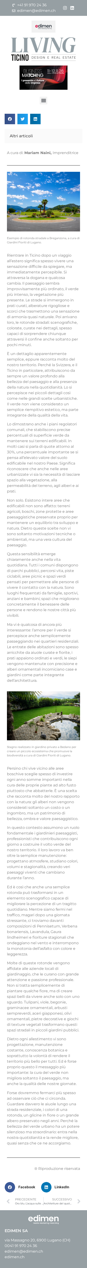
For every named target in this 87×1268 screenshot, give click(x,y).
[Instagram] (65, 8)
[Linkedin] (72, 8)
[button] (43, 100)
